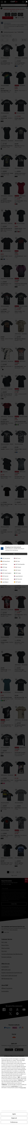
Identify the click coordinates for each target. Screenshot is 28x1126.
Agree (14, 1114)
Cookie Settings (14, 1086)
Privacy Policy (23, 1087)
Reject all (14, 1118)
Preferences (14, 1122)
